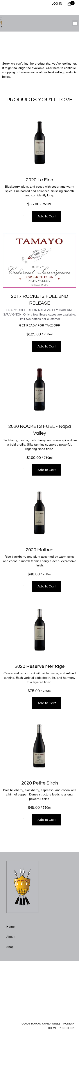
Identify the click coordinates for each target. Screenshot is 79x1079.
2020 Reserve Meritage (40, 666)
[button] (75, 23)
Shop (10, 947)
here (56, 68)
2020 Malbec (39, 549)
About (10, 936)
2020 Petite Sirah (39, 783)
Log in (57, 3)
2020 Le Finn (39, 179)
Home (10, 926)
